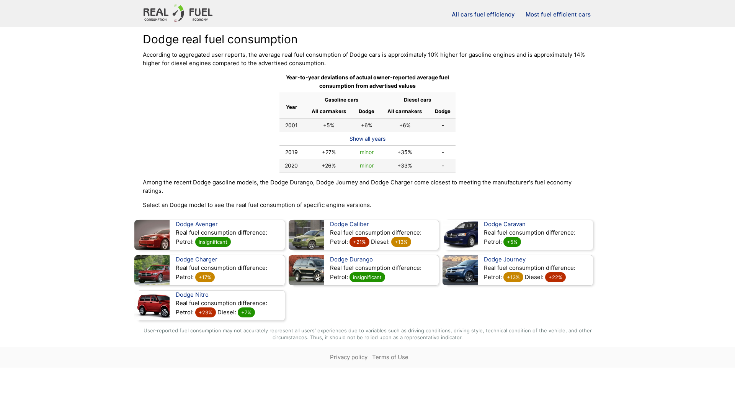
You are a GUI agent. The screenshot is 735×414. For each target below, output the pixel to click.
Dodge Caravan (505, 224)
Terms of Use (390, 357)
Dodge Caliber (349, 224)
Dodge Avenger (197, 224)
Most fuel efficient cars (558, 14)
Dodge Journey (505, 259)
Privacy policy (349, 357)
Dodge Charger (196, 259)
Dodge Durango (351, 259)
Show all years (367, 138)
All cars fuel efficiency (483, 14)
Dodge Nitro (192, 294)
